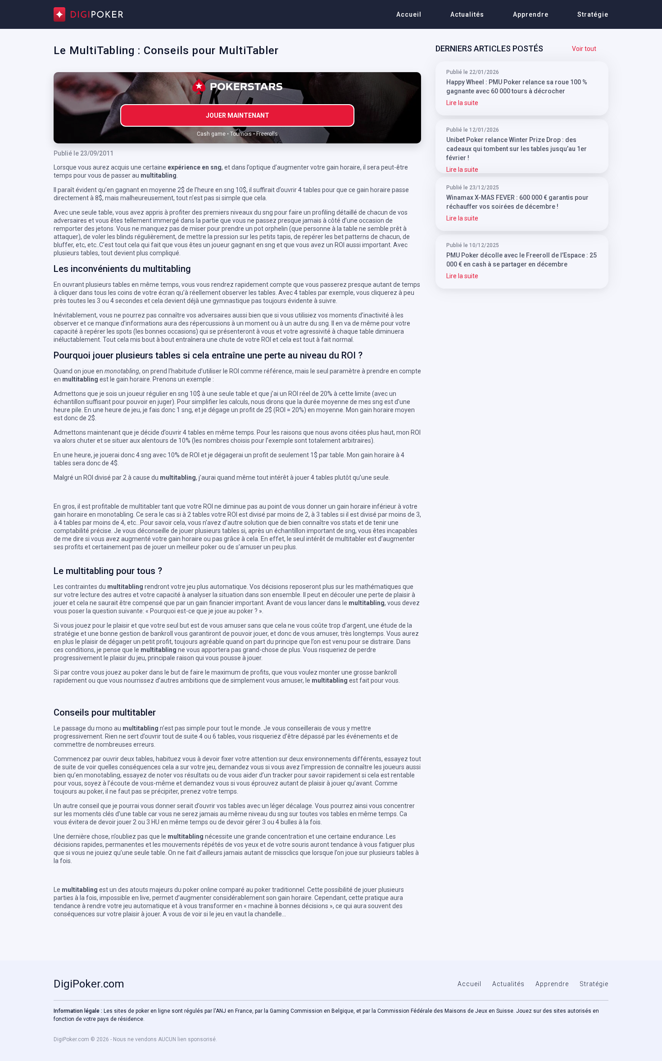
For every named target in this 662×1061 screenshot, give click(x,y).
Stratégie (592, 14)
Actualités (467, 14)
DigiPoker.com (89, 983)
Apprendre (531, 14)
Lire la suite (462, 103)
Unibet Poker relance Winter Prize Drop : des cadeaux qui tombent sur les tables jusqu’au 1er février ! (516, 148)
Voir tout (584, 49)
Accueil (409, 14)
